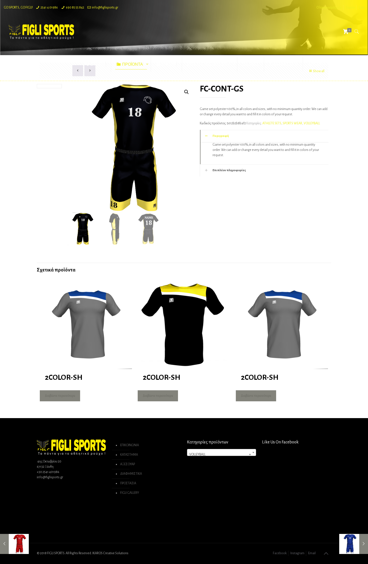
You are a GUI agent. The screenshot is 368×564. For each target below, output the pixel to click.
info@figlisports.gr (105, 7)
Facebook (280, 553)
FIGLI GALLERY (129, 493)
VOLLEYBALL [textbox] (220, 454)
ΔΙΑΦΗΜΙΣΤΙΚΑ (131, 474)
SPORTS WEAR (292, 123)
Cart (361, 7)
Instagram (297, 553)
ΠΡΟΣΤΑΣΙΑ (128, 483)
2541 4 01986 (49, 7)
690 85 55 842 (75, 7)
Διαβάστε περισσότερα (60, 396)
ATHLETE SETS (271, 123)
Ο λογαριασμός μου (329, 7)
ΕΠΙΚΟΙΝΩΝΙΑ (129, 445)
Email (312, 553)
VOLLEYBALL (312, 123)
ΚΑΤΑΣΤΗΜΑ (129, 454)
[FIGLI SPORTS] (41, 31)
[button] (186, 92)
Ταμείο (350, 7)
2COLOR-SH (63, 377)
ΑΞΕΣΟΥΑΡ (127, 464)
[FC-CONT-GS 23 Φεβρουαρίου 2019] (14, 544)
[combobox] (221, 452)
